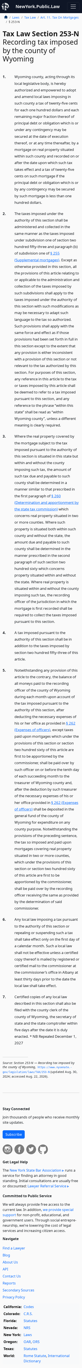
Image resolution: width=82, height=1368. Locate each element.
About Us (10, 1262)
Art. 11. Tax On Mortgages (59, 17)
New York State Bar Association (35, 1170)
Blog (6, 1255)
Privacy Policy (14, 1297)
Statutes (30, 1320)
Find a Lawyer (14, 1248)
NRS (27, 1327)
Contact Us (12, 1276)
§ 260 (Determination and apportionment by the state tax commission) (46, 502)
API (5, 1269)
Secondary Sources (18, 1290)
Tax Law (30, 17)
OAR (27, 1341)
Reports (9, 1283)
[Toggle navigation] (73, 6)
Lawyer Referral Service (47, 1186)
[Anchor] (44, 202)
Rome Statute (35, 1355)
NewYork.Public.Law (38, 6)
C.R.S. (28, 1313)
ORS (36, 1341)
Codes (29, 1306)
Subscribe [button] (13, 1134)
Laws (16, 17)
